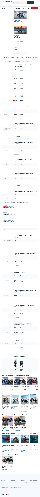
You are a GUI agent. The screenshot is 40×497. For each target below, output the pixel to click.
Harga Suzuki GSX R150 (15, 95)
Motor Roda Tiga (15, 8)
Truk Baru (19, 6)
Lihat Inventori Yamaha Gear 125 (24, 451)
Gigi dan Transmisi (28, 57)
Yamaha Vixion (16, 35)
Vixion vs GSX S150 (5, 430)
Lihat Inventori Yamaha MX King (34, 450)
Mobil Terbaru (3, 480)
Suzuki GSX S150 (10, 220)
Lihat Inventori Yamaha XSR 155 (14, 450)
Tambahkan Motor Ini (20, 209)
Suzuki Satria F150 (5, 404)
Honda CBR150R (10, 206)
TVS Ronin (24, 425)
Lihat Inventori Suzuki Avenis (33, 410)
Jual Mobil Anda (34, 7)
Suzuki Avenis (32, 404)
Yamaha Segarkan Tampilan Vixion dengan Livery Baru (21, 370)
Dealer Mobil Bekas (13, 482)
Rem (4, 57)
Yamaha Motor (34, 433)
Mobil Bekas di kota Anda (14, 483)
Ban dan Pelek (13, 57)
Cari (30, 2)
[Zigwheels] (7, 2)
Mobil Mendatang (3, 482)
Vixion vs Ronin (17, 430)
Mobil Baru (4, 6)
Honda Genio (11, 464)
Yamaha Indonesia (21, 78)
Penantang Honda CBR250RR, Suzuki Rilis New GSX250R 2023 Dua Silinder (16, 369)
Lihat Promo (16, 24)
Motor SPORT (15, 88)
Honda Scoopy (5, 464)
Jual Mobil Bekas (12, 480)
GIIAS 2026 (28, 6)
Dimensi (7, 57)
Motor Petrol (15, 83)
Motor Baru (11, 6)
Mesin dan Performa (20, 57)
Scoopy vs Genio (5, 469)
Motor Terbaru (23, 480)
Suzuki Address (23, 404)
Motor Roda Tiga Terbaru (34, 480)
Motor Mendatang (24, 482)
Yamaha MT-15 (9, 213)
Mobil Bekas (7, 6)
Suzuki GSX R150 (17, 20)
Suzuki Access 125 (14, 404)
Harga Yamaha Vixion (21, 95)
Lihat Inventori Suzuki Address (24, 412)
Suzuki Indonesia (15, 78)
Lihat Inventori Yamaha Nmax (5, 451)
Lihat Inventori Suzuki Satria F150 (5, 410)
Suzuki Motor (34, 394)
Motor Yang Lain (9, 229)
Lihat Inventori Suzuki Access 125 (14, 410)
